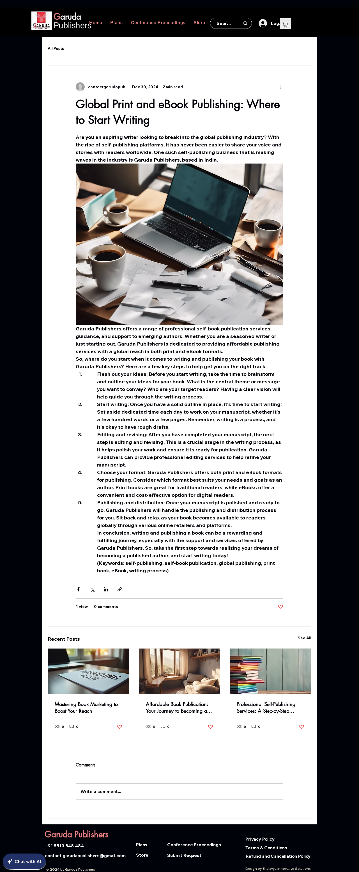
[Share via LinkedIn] (106, 589)
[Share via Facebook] (78, 589)
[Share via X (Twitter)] (92, 589)
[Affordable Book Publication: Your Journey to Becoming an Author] (179, 671)
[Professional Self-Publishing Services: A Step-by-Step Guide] (270, 671)
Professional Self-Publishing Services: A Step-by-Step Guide (266, 707)
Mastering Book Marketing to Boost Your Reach (86, 707)
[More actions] (280, 86)
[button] (285, 24)
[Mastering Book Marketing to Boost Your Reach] (88, 671)
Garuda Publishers (77, 834)
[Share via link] (119, 589)
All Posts (56, 48)
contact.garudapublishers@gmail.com (85, 855)
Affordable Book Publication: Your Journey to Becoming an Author (178, 707)
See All (304, 637)
